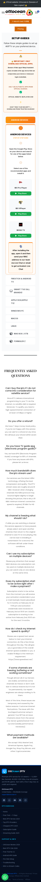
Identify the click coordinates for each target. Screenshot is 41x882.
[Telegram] (4, 800)
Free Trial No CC (9, 852)
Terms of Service (18, 879)
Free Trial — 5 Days (10, 815)
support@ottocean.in (9, 794)
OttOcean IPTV (12, 874)
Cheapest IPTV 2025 (10, 826)
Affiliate (27, 879)
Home (5, 812)
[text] (20, 45)
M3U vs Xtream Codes (11, 866)
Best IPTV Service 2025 (11, 819)
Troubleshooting (9, 863)
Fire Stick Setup (8, 859)
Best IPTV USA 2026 (10, 848)
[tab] (20, 120)
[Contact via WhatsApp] (5, 877)
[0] (36, 12)
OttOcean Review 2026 (11, 845)
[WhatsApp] (9, 800)
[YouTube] (15, 800)
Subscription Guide (9, 829)
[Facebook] (20, 800)
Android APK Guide (10, 855)
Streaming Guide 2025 (11, 833)
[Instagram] (25, 800)
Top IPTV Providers (10, 822)
